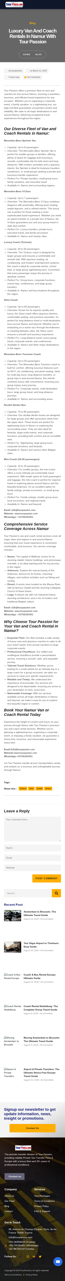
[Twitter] (40, 1256)
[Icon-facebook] (21, 1256)
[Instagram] (27, 1256)
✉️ (58, 1262)
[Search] (56, 893)
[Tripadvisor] (34, 1256)
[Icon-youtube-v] (46, 1256)
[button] (61, 4)
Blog (33, 23)
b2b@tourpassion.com (24, 510)
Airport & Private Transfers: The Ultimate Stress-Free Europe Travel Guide (42, 1072)
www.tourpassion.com (26, 513)
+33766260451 (25, 517)
